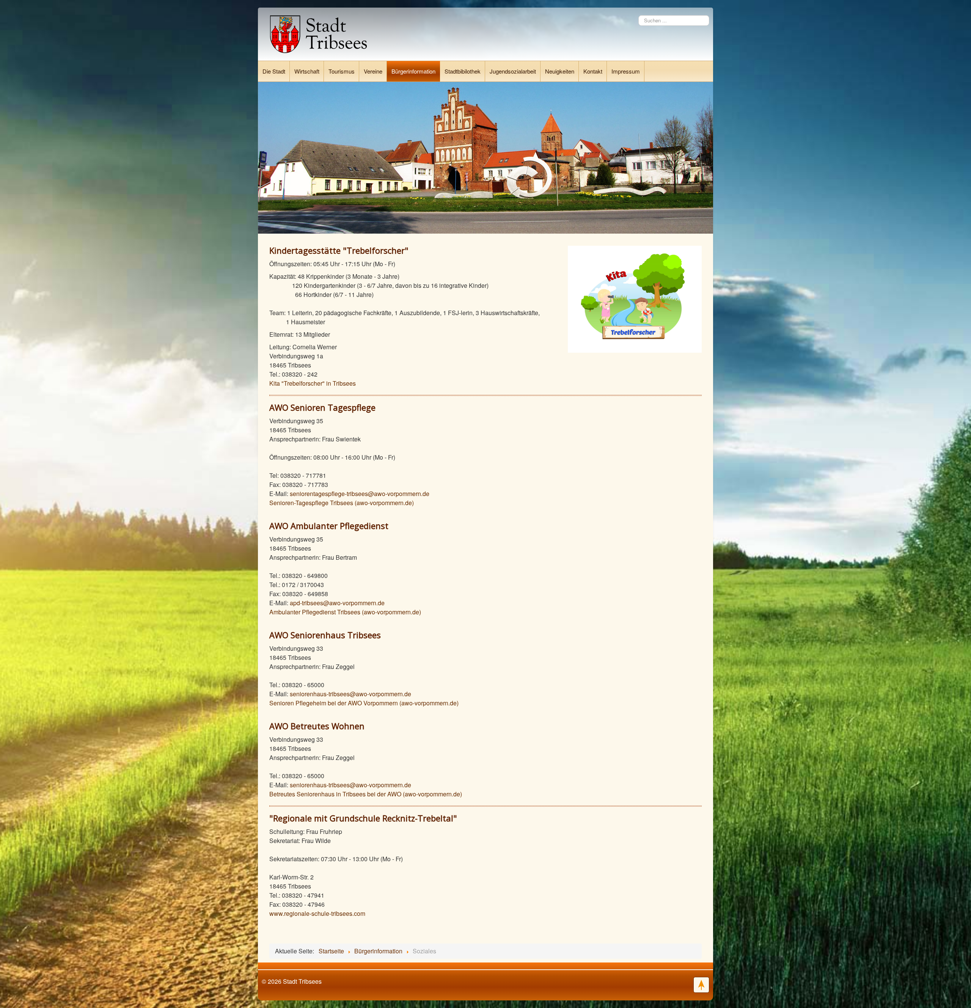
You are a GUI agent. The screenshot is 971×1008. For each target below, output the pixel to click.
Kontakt (592, 71)
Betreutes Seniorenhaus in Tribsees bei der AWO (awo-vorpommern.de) (365, 794)
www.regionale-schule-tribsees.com (317, 913)
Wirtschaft (306, 71)
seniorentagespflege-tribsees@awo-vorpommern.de (359, 493)
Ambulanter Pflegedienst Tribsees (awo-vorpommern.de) (345, 612)
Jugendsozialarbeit (513, 71)
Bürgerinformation (413, 71)
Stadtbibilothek (463, 71)
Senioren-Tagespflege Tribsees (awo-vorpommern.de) (341, 502)
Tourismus (341, 71)
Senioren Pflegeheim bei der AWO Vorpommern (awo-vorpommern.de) (364, 703)
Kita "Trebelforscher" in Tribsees (312, 383)
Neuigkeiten (559, 71)
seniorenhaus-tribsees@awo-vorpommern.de (350, 693)
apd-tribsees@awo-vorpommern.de (337, 602)
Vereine (373, 71)
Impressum (625, 71)
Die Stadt (273, 71)
